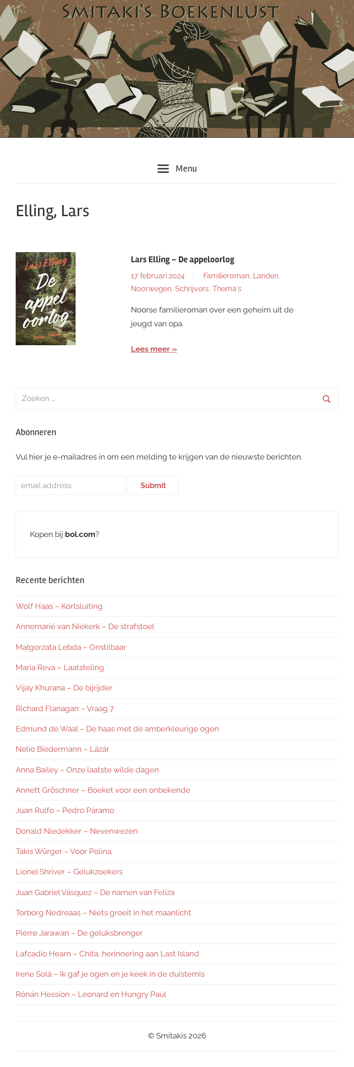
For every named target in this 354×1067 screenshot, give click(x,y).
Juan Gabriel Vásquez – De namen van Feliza (95, 892)
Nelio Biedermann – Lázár (62, 749)
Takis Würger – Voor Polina (64, 851)
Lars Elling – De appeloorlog (182, 259)
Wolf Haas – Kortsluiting (59, 606)
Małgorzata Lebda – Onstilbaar (71, 647)
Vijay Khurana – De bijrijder (64, 687)
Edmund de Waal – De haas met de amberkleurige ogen (117, 728)
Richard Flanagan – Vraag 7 (65, 708)
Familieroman (226, 275)
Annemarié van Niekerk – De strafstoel (85, 626)
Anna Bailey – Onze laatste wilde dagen (87, 769)
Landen (265, 275)
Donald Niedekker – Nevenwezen (77, 831)
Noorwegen (151, 288)
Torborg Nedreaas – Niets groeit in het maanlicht (103, 912)
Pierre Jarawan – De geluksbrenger (79, 932)
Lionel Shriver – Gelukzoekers (69, 871)
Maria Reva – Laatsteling (60, 667)
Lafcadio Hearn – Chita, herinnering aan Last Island (107, 953)
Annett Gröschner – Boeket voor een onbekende (103, 790)
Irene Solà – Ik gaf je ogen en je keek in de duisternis (110, 974)
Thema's (227, 288)
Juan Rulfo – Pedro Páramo (65, 810)
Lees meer (150, 349)
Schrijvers (192, 288)
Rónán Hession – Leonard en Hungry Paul (91, 994)
